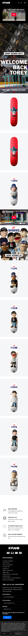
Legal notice (6, 572)
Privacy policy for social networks (11, 578)
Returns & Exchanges (8, 580)
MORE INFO (18, 633)
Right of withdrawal (8, 570)
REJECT (11, 633)
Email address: (7, 594)
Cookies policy (6, 576)
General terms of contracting (10, 574)
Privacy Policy (6, 566)
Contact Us (5, 568)
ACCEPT (4, 633)
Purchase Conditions (8, 561)
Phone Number (7, 600)
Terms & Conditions (8, 564)
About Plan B (6, 563)
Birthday (5, 606)
